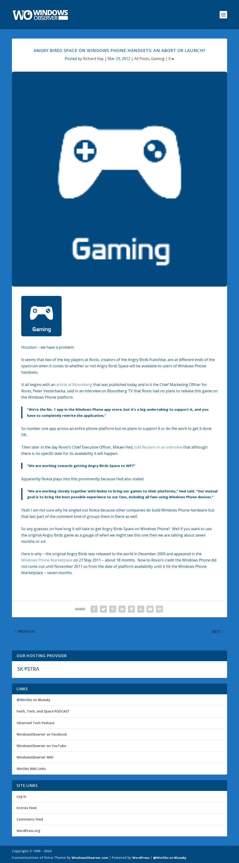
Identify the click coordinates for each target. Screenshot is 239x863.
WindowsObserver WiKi (35, 757)
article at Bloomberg (74, 384)
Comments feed (30, 819)
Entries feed (26, 808)
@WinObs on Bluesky (33, 700)
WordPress (140, 858)
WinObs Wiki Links (31, 768)
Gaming (158, 58)
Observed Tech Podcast (36, 723)
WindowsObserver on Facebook (42, 734)
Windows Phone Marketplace (46, 560)
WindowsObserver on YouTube (41, 746)
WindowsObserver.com (90, 858)
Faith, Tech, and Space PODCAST (43, 711)
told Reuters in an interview (158, 447)
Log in (21, 796)
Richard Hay (93, 58)
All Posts (141, 58)
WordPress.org (28, 830)
